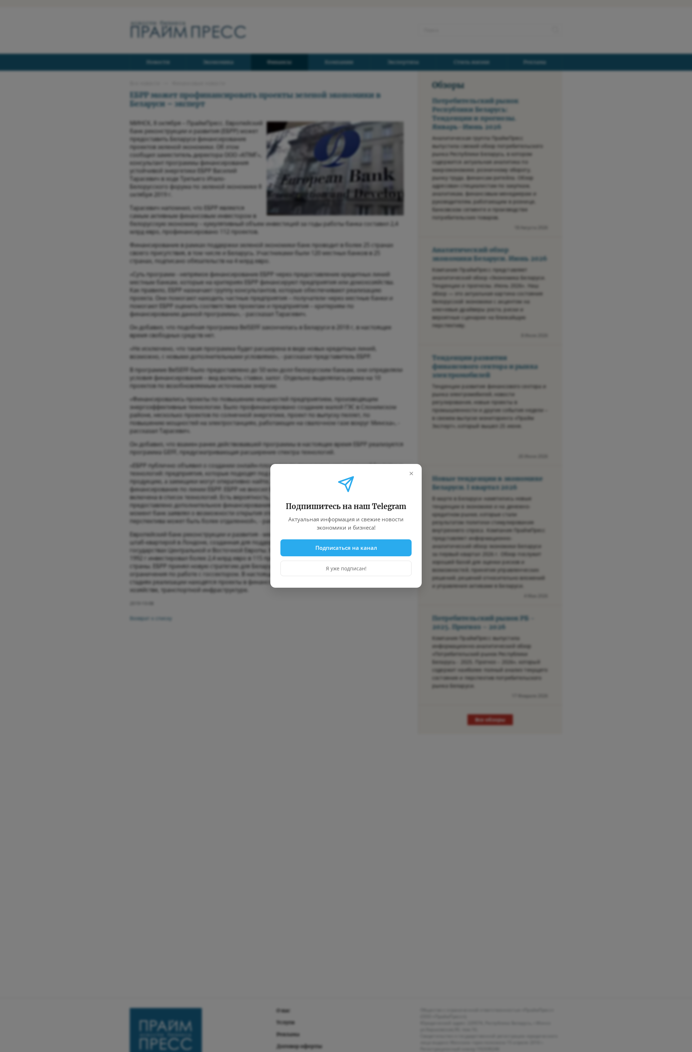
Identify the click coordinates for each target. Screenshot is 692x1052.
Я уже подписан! (346, 568)
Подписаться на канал (346, 547)
